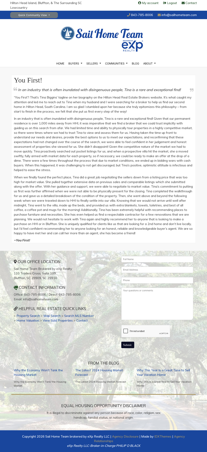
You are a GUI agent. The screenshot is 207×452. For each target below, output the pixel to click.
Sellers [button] (92, 63)
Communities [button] (115, 63)
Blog (135, 63)
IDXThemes (162, 436)
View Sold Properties (58, 320)
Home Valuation (27, 320)
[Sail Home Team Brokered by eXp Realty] (102, 39)
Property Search (28, 316)
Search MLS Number (79, 316)
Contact (82, 320)
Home (60, 63)
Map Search (52, 316)
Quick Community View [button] (33, 15)
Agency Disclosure (125, 436)
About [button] (148, 63)
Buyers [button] (74, 63)
